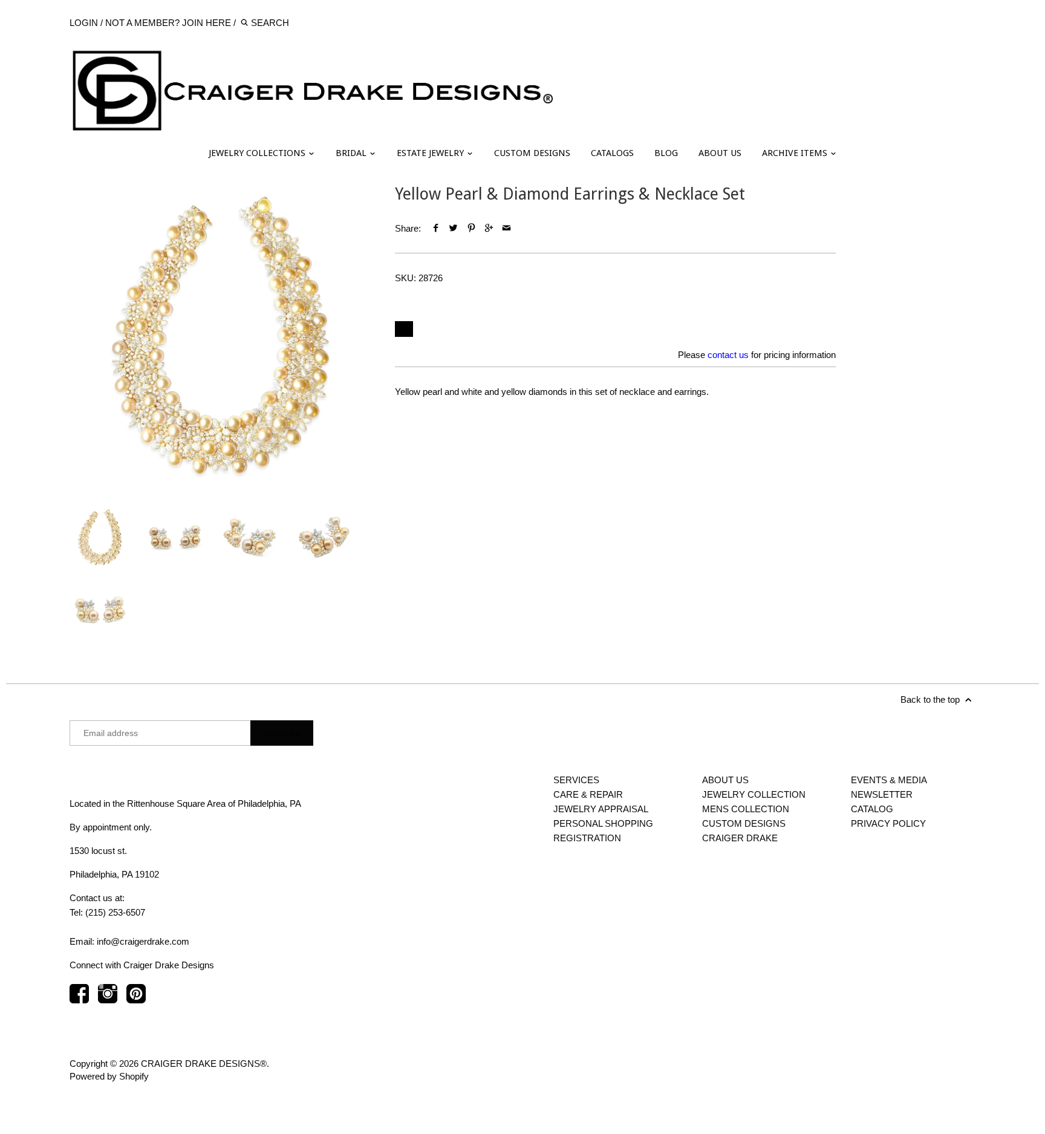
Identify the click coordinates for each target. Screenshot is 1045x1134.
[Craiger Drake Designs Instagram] (107, 999)
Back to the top (931, 699)
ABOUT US (719, 153)
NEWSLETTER (882, 794)
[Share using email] (506, 228)
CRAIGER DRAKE (740, 838)
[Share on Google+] (489, 228)
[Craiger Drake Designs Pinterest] (136, 999)
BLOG (666, 153)
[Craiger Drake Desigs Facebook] (79, 999)
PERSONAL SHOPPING (603, 823)
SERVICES (576, 780)
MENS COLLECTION (745, 809)
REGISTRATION (587, 838)
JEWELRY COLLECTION (754, 794)
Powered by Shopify (109, 1076)
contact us (728, 355)
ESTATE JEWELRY (431, 153)
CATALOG (872, 809)
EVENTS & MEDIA (889, 780)
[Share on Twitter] (453, 228)
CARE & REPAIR (588, 794)
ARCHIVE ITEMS (796, 153)
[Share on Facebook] (435, 228)
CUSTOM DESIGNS (532, 153)
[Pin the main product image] (471, 228)
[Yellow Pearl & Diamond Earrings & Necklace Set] (220, 335)
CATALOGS (612, 153)
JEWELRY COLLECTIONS (258, 153)
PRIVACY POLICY (888, 823)
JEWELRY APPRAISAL (600, 809)
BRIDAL (352, 153)
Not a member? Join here (168, 23)
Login (84, 23)
